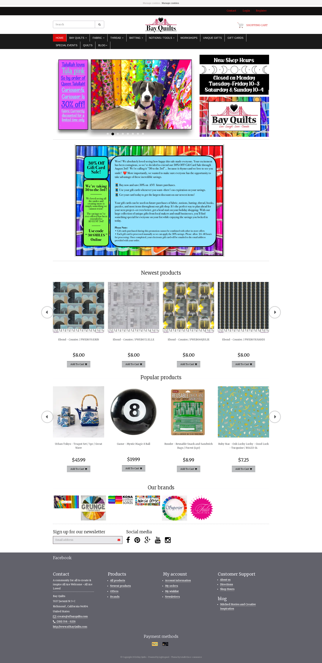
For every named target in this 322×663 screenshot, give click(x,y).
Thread (116, 37)
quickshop (78, 325)
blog (101, 45)
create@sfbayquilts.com (72, 616)
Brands (114, 596)
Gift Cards (235, 37)
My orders (171, 586)
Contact (231, 10)
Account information (178, 580)
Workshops (188, 37)
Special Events (66, 45)
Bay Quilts (77, 37)
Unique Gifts (212, 37)
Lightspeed (164, 657)
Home (60, 37)
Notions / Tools (161, 37)
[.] (234, 74)
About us (225, 579)
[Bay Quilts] (161, 24)
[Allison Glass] (66, 501)
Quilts (87, 45)
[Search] (99, 24)
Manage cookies (151, 3)
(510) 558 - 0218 (66, 621)
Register (261, 10)
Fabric (98, 37)
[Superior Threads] (174, 508)
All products (117, 580)
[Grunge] (93, 508)
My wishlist (172, 591)
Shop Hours (227, 589)
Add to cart (77, 364)
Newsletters (172, 596)
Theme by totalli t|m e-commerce (186, 657)
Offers (114, 591)
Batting (135, 37)
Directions (226, 584)
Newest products (120, 586)
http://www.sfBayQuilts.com (70, 626)
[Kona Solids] (120, 499)
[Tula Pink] (201, 508)
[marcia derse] (147, 500)
